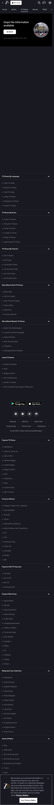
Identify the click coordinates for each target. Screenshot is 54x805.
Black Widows (8, 637)
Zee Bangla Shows (10, 278)
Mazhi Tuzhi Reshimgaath (13, 328)
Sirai (5, 537)
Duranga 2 (7, 641)
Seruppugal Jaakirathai (12, 623)
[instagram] (22, 414)
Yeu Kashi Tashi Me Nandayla (14, 332)
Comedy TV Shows (10, 233)
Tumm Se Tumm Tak (11, 451)
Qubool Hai (8, 310)
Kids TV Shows (9, 492)
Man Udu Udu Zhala (11, 342)
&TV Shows (7, 260)
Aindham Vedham (10, 628)
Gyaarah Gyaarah (10, 610)
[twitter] (29, 414)
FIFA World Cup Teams (11, 759)
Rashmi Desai (8, 732)
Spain (6, 772)
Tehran (6, 519)
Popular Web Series (9, 594)
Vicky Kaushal (8, 705)
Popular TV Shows (8, 440)
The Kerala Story (9, 542)
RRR (5, 560)
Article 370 (7, 546)
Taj (5, 650)
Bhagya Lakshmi (9, 373)
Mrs (5, 533)
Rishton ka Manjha (10, 364)
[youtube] (36, 414)
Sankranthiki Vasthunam (12, 524)
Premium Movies (8, 499)
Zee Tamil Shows (9, 274)
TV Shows (24, 9)
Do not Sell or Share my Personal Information (26, 431)
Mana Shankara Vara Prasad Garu (16, 528)
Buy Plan (17, 3)
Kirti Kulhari (8, 718)
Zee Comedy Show (10, 378)
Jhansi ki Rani (8, 456)
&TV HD (6, 582)
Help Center (38, 421)
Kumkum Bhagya (10, 460)
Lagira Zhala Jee (9, 337)
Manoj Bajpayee (9, 696)
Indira (6, 483)
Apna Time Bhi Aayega (12, 301)
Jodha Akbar (8, 292)
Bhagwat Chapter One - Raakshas (15, 506)
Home (4, 9)
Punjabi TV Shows (10, 206)
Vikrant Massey (9, 682)
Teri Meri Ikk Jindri (10, 314)
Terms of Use (26, 426)
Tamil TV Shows (9, 192)
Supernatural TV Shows (12, 242)
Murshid (7, 605)
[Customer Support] (44, 3)
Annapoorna (8, 478)
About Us (25, 421)
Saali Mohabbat (9, 510)
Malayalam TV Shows (11, 201)
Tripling (6, 659)
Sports (13, 9)
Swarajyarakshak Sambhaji (13, 351)
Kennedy (7, 515)
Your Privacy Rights (28, 800)
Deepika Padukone (10, 687)
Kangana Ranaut (9, 727)
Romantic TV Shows (10, 224)
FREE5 (44, 9)
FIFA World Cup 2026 (11, 754)
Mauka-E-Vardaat (10, 382)
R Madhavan (8, 677)
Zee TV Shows (8, 256)
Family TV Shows (9, 228)
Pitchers (6, 664)
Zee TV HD (7, 578)
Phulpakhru (8, 346)
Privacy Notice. (22, 795)
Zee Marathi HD (9, 587)
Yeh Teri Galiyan (9, 296)
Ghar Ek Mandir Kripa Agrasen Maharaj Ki (18, 387)
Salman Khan (8, 691)
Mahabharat (8, 447)
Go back (10, 32)
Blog (5, 745)
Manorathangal (9, 614)
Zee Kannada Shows (11, 269)
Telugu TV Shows (9, 197)
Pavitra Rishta (8, 305)
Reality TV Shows (9, 237)
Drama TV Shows (10, 219)
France (6, 768)
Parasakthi (7, 551)
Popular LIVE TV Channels (11, 567)
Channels (12, 421)
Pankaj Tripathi (9, 700)
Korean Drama (9, 487)
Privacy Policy (11, 426)
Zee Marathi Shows (10, 265)
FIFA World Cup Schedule (12, 763)
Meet (5, 369)
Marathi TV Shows (10, 188)
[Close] (48, 778)
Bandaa (6, 555)
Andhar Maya (8, 619)
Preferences (41, 426)
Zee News (7, 573)
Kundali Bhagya (9, 465)
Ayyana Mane (8, 601)
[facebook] (16, 414)
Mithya (6, 646)
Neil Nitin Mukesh (10, 714)
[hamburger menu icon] (50, 3)
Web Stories (8, 750)
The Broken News (10, 632)
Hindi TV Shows (9, 183)
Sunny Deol (8, 709)
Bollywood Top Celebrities (11, 671)
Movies (35, 9)
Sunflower (7, 655)
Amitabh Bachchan (10, 723)
